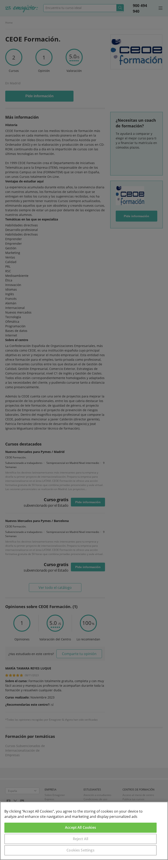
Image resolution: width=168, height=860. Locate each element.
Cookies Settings (80, 850)
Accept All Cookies (80, 827)
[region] (84, 831)
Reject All (80, 838)
